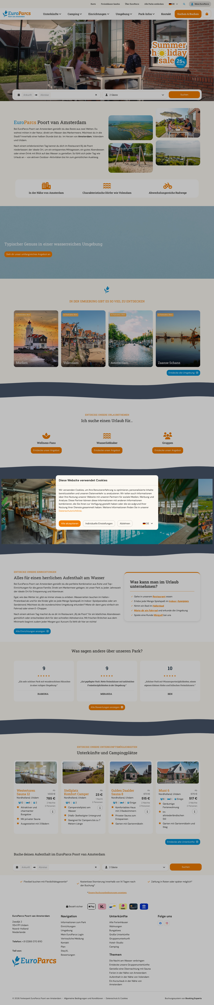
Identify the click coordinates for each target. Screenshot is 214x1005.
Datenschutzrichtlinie (70, 510)
